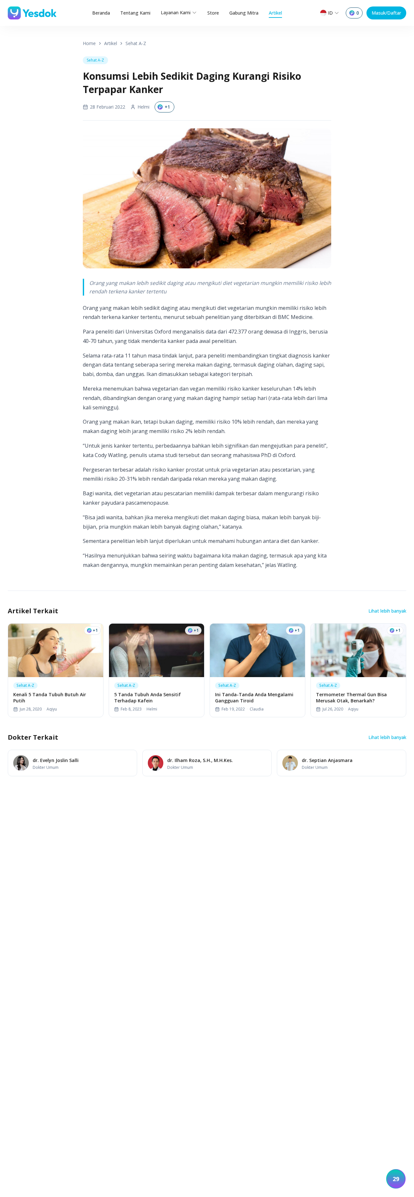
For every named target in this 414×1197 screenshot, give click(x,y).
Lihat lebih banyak (387, 611)
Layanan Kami (176, 12)
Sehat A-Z (135, 43)
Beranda (101, 13)
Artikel (275, 13)
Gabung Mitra (243, 13)
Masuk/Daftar (386, 13)
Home (89, 43)
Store (213, 13)
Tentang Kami (135, 13)
